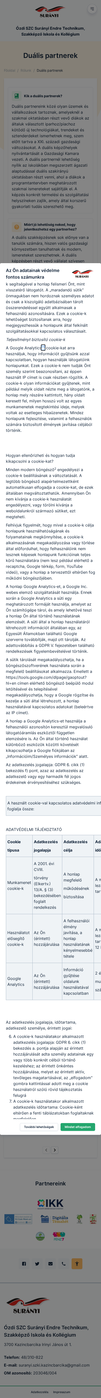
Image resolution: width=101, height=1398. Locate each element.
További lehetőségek (39, 1127)
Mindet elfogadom (78, 1127)
